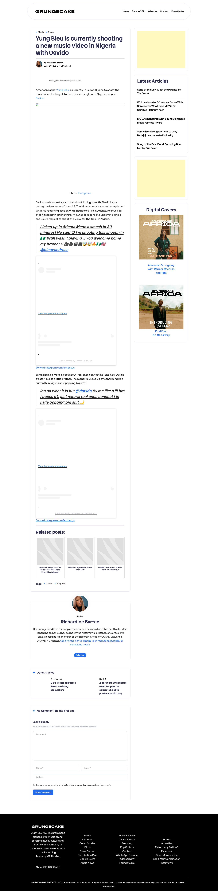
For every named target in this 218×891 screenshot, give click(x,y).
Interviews (167, 862)
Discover (87, 839)
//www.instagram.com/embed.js (55, 367)
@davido (83, 391)
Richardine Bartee (55, 62)
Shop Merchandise (167, 855)
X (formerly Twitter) (166, 847)
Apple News (87, 862)
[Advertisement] (161, 49)
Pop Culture (127, 847)
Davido (40, 98)
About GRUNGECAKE (47, 867)
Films (87, 847)
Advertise (166, 843)
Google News (87, 858)
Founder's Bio (127, 862)
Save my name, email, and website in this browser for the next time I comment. (73, 785)
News (87, 835)
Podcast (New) (127, 858)
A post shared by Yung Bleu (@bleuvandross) (76, 513)
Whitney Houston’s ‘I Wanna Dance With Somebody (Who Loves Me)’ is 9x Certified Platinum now (160, 106)
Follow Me (80, 655)
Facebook (166, 851)
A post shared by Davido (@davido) (76, 360)
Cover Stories (87, 843)
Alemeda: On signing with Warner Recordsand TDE (161, 269)
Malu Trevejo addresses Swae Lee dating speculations (63, 686)
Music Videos (127, 839)
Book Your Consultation (166, 858)
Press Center (87, 851)
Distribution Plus (87, 855)
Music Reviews (127, 835)
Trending (127, 843)
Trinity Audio (64, 81)
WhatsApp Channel (127, 855)
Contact (127, 851)
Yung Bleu (63, 89)
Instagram (84, 193)
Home (166, 839)
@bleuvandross (54, 249)
